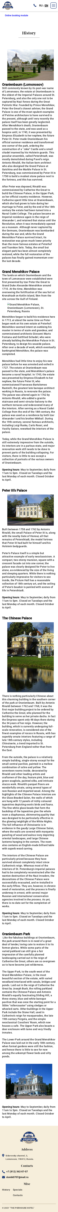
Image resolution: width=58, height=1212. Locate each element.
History (6, 1189)
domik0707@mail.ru (17, 1177)
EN (46, 5)
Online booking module (16, 15)
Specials (17, 1189)
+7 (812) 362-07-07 (17, 1171)
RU (41, 5)
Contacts (18, 1195)
